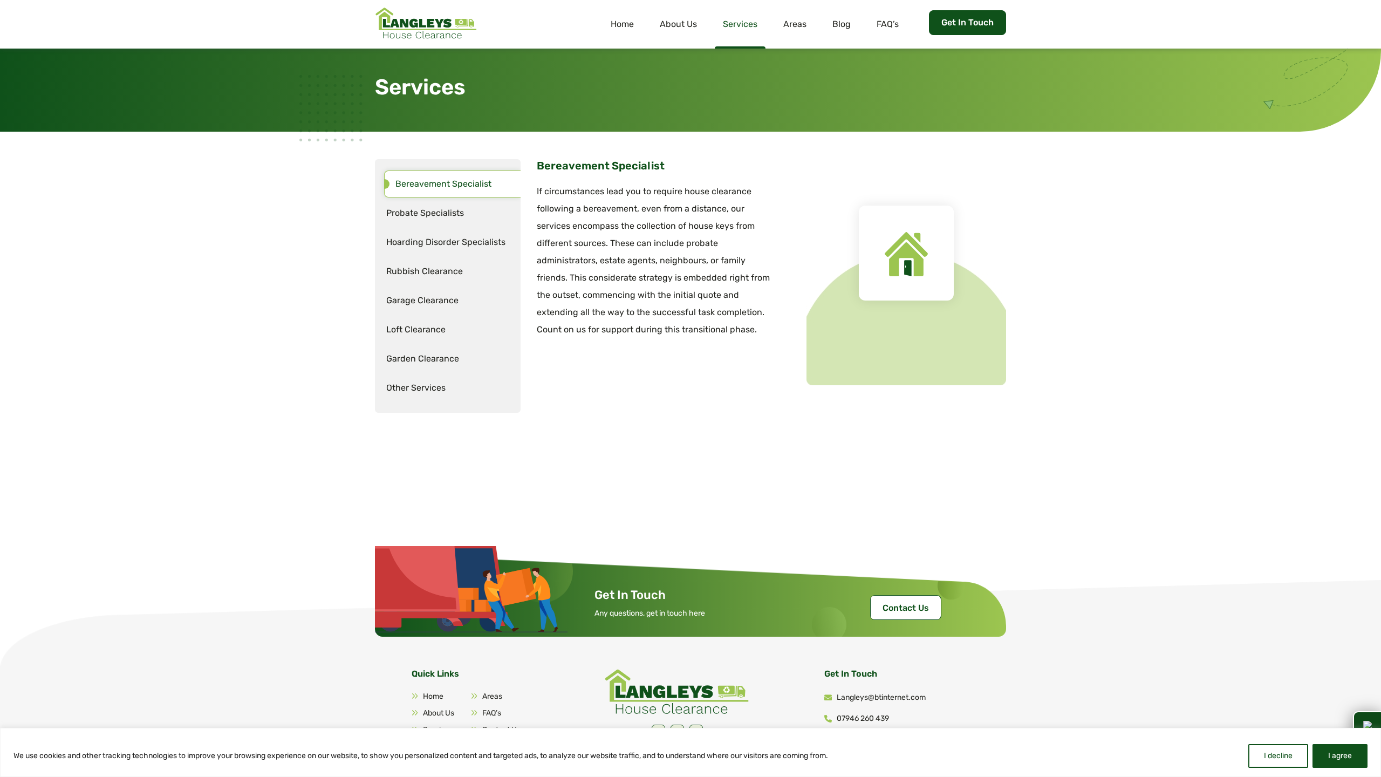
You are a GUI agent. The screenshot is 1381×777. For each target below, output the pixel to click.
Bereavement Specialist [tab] (443, 184)
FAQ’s (888, 24)
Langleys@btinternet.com (881, 697)
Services (740, 24)
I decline (1278, 755)
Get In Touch (967, 22)
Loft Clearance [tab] (416, 329)
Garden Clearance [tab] (422, 358)
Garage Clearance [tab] (422, 300)
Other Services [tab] (416, 388)
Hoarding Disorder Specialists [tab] (445, 242)
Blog (841, 24)
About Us (678, 24)
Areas (794, 24)
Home (622, 24)
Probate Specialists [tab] (425, 213)
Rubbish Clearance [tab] (424, 271)
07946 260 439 (863, 718)
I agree (1340, 755)
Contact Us (906, 608)
